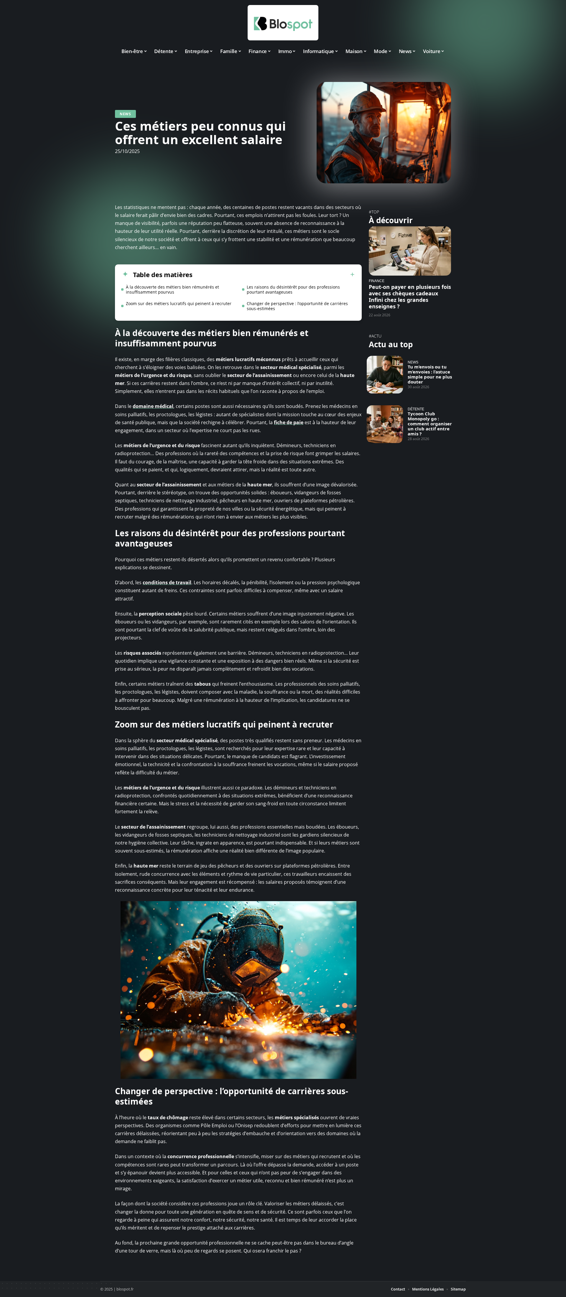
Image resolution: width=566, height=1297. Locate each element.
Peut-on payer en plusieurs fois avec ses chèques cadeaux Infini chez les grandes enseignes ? (410, 296)
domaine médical (153, 406)
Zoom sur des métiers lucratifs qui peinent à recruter (178, 303)
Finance (376, 280)
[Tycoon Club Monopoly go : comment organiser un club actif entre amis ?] (385, 424)
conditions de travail (167, 582)
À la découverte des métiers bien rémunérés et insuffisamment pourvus (172, 289)
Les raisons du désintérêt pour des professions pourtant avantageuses (293, 289)
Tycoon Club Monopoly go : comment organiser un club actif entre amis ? (430, 424)
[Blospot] (283, 22)
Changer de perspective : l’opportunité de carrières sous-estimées (297, 306)
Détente (416, 409)
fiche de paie (288, 422)
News (125, 114)
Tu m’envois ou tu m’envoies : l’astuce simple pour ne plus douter (430, 374)
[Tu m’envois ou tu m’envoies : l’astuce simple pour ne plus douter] (385, 375)
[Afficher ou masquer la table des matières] (273, 274)
